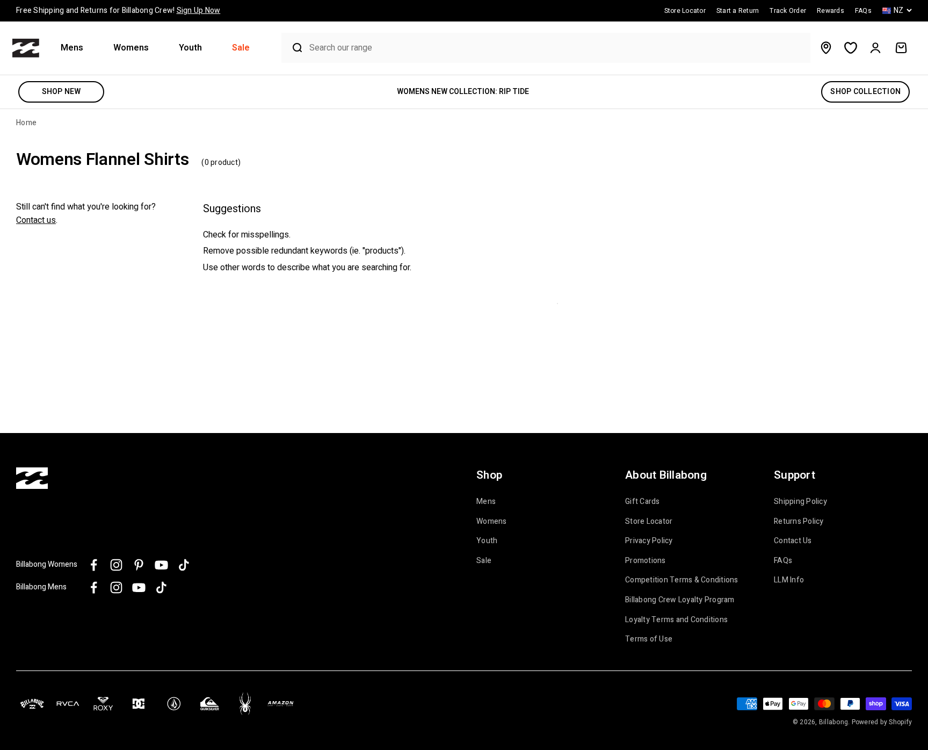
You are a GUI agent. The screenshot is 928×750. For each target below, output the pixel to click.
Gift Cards (642, 501)
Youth (190, 48)
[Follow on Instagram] (116, 565)
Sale (241, 48)
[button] (76, 48)
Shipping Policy (800, 501)
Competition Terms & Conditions (681, 580)
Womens (131, 48)
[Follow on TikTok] (184, 565)
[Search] (293, 48)
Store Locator (648, 521)
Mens (72, 48)
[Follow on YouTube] (161, 565)
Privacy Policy (649, 541)
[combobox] (557, 48)
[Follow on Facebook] (93, 565)
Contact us (36, 220)
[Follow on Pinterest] (139, 565)
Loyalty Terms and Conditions (676, 620)
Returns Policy (799, 521)
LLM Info (789, 580)
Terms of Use (648, 639)
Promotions (645, 561)
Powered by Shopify (882, 722)
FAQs (783, 561)
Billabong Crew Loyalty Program (680, 600)
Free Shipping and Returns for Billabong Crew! (118, 10)
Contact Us (793, 541)
